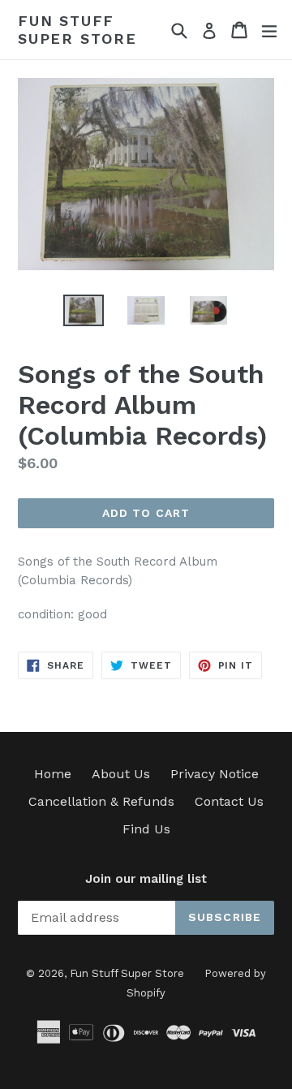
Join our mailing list (146, 879)
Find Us (146, 829)
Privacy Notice (214, 773)
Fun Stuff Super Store (77, 29)
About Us (121, 773)
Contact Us (229, 801)
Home (52, 773)
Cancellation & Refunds (101, 801)
